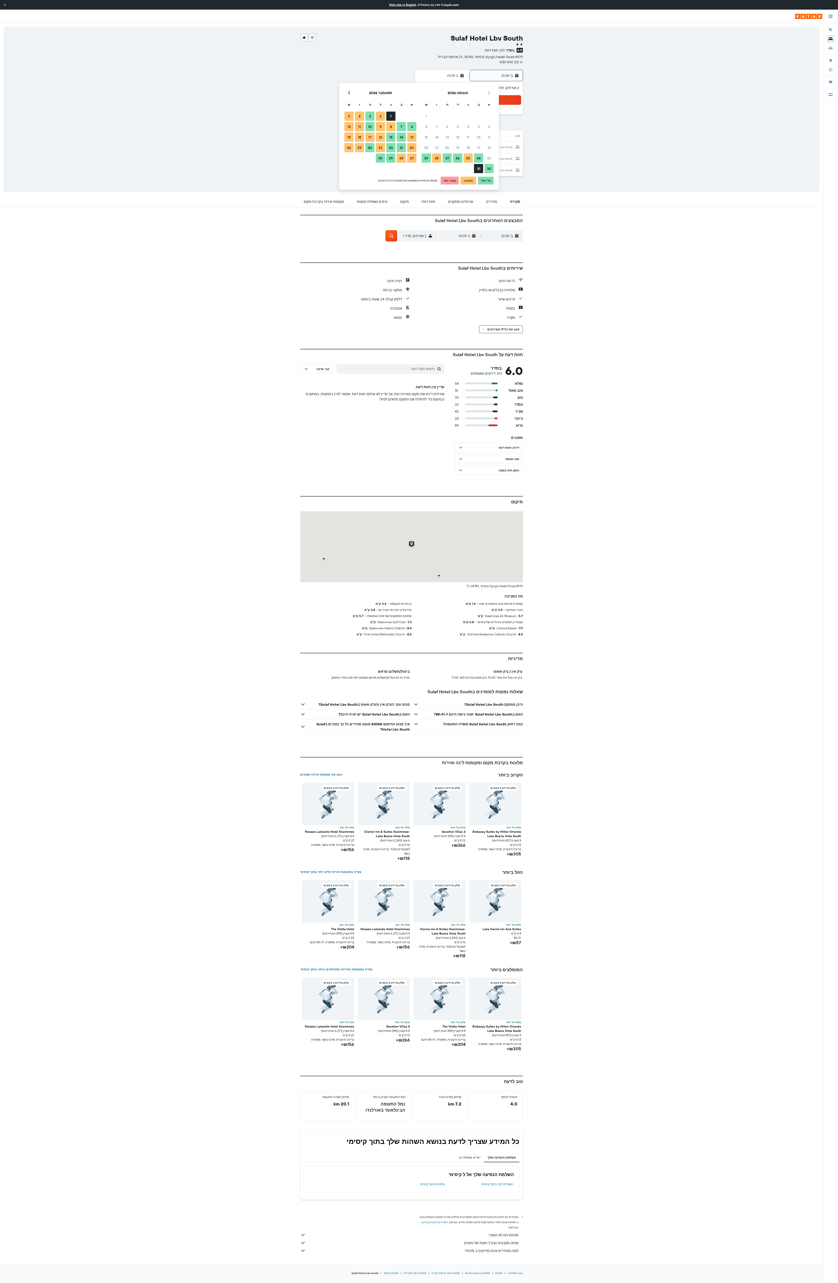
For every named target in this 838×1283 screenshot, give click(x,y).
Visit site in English (402, 5)
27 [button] (447, 158)
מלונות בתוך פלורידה (415, 1273)
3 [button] (479, 126)
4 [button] (468, 126)
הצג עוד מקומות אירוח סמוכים (321, 774)
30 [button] (489, 168)
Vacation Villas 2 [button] (453, 832)
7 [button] (437, 126)
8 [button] (426, 126)
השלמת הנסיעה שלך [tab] (502, 1157)
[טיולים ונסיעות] (830, 82)
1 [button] (426, 116)
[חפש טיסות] (830, 29)
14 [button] (436, 137)
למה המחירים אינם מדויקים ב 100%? (492, 1251)
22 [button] (426, 147)
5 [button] (458, 126)
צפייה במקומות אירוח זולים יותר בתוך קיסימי (330, 872)
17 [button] (478, 147)
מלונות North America (477, 1273)
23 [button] (489, 158)
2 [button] (489, 126)
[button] (5, 5)
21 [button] (436, 147)
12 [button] (457, 137)
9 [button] (489, 137)
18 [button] (468, 147)
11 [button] (468, 137)
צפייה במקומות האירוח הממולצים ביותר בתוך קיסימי (336, 969)
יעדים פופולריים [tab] (470, 1157)
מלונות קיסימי (391, 1273)
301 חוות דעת (495, 50)
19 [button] (457, 147)
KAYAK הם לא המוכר (503, 1235)
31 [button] (478, 168)
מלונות (498, 1273)
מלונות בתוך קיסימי (432, 1184)
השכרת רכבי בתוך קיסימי (497, 1184)
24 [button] (479, 158)
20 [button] (447, 147)
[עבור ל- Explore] (830, 60)
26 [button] (458, 158)
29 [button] (426, 158)
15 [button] (426, 137)
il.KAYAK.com (515, 1273)
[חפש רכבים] (830, 48)
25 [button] (468, 158)
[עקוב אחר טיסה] (830, 69)
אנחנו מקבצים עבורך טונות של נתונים (491, 1243)
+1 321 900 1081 (511, 62)
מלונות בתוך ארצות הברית (445, 1273)
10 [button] (479, 137)
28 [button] (437, 158)
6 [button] (447, 126)
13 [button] (447, 137)
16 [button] (489, 147)
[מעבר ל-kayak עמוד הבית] (808, 16)
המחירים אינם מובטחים (435, 1222)
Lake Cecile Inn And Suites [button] (502, 929)
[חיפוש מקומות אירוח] (830, 38)
